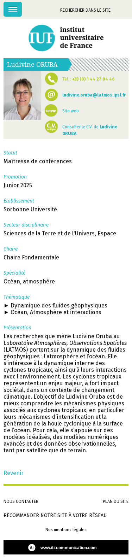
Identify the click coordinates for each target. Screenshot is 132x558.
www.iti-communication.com (68, 547)
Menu (21, 5)
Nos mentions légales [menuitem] (66, 529)
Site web (70, 110)
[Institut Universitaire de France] (66, 38)
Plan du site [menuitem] (115, 501)
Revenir (14, 473)
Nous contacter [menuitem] (21, 501)
